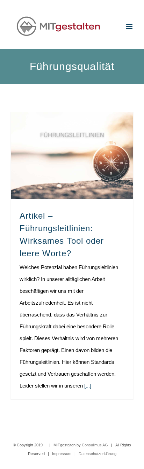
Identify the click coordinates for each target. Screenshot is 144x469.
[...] (87, 386)
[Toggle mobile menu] (130, 26)
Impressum (61, 454)
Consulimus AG (95, 445)
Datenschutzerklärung (97, 454)
